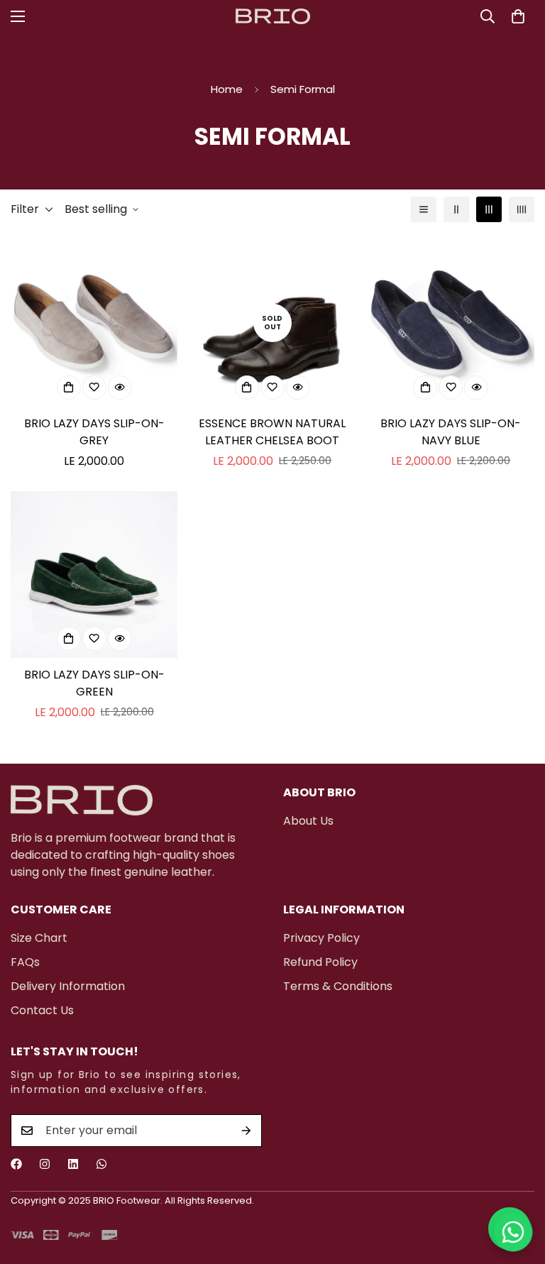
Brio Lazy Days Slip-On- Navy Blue (450, 432)
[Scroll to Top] (517, 1186)
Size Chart (39, 938)
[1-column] (423, 209)
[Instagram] (44, 1164)
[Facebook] (16, 1164)
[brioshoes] (273, 16)
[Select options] (69, 387)
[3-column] (489, 209)
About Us (308, 821)
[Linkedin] (73, 1164)
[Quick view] (120, 387)
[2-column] (456, 209)
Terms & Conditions (337, 986)
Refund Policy (320, 962)
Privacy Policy (321, 938)
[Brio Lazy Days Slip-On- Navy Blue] (451, 322)
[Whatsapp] (101, 1164)
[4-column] (521, 209)
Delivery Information (68, 986)
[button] (518, 16)
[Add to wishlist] (94, 387)
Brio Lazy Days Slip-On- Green (94, 683)
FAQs (25, 962)
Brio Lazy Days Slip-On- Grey (94, 432)
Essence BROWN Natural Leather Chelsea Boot (272, 432)
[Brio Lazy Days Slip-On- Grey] (94, 322)
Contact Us (42, 1010)
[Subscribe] (246, 1130)
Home (227, 89)
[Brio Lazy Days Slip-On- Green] (94, 574)
